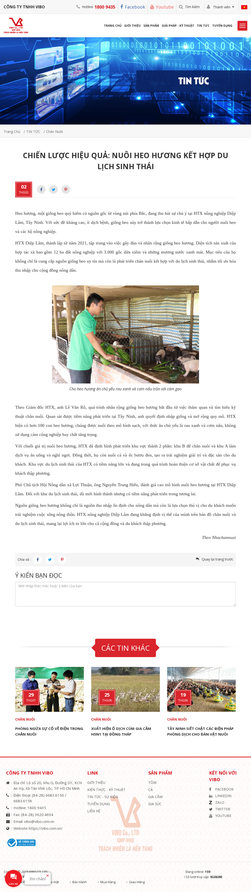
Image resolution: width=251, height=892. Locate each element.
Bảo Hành (79, 882)
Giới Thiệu (132, 26)
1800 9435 (104, 7)
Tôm (152, 782)
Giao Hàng (137, 882)
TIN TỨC (33, 131)
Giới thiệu (96, 782)
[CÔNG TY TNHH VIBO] (18, 25)
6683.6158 (22, 800)
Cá (150, 789)
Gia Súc (155, 804)
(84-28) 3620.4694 (37, 814)
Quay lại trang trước (217, 559)
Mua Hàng (107, 882)
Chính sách (25, 882)
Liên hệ (93, 811)
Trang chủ (12, 131)
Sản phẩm (151, 26)
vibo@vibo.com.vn (39, 821)
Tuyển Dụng (222, 26)
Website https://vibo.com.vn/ (38, 828)
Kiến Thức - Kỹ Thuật (106, 789)
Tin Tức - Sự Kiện (102, 796)
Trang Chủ (113, 26)
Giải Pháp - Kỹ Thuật (178, 26)
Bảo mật (53, 882)
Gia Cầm (155, 796)
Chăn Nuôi (54, 131)
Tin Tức (203, 26)
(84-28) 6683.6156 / (49, 795)
